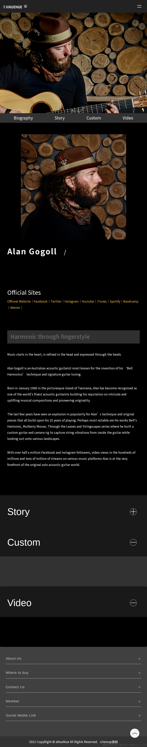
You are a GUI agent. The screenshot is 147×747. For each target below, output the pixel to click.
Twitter (56, 301)
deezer (15, 307)
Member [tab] (13, 701)
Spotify (115, 301)
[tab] (73, 510)
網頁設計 (134, 745)
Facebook (40, 301)
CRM (144, 745)
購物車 (123, 745)
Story (60, 118)
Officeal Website (19, 301)
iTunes (102, 301)
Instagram (72, 301)
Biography (23, 118)
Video (128, 118)
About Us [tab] (13, 658)
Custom (94, 118)
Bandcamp (130, 301)
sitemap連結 (109, 741)
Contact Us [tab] (15, 687)
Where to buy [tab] (17, 673)
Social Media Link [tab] (21, 715)
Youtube (88, 301)
